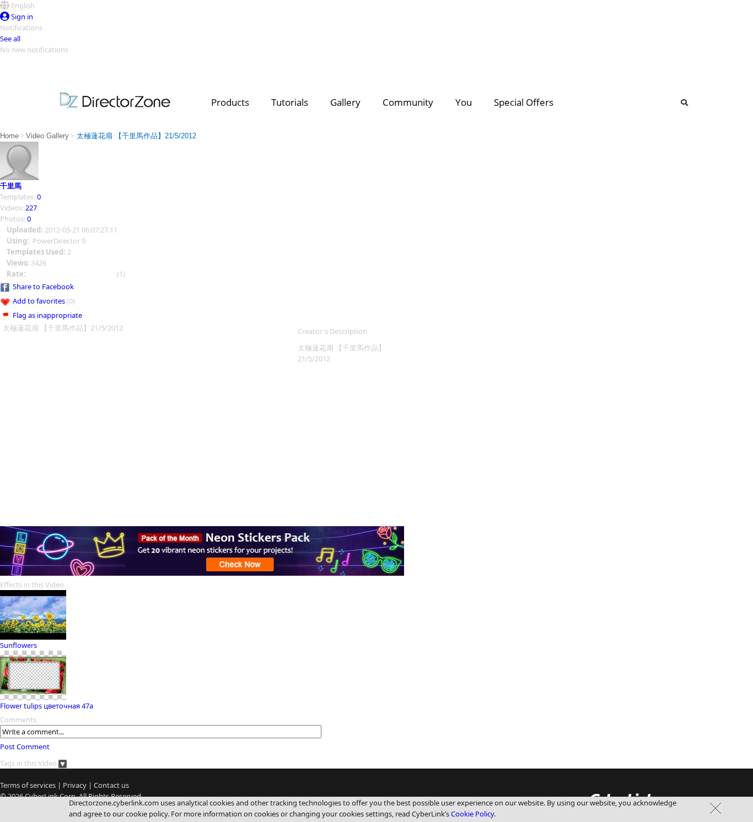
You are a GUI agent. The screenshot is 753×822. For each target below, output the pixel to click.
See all (10, 39)
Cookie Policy (472, 814)
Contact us (111, 785)
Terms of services (28, 785)
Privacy (75, 785)
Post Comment (25, 746)
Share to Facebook (43, 286)
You (463, 102)
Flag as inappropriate (47, 315)
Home (9, 136)
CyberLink (41, 796)
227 (31, 208)
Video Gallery (47, 136)
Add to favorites (39, 301)
